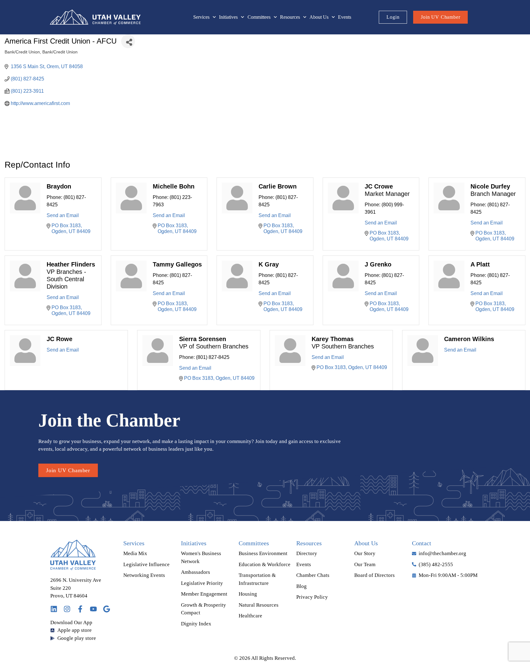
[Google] (106, 608)
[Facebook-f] (80, 608)
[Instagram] (67, 608)
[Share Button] (128, 41)
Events (344, 17)
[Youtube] (93, 608)
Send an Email (63, 215)
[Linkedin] (53, 608)
